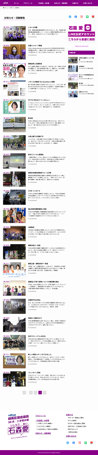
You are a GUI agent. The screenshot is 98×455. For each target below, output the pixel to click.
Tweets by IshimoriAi (81, 46)
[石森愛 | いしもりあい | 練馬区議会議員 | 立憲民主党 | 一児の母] (5, 3)
